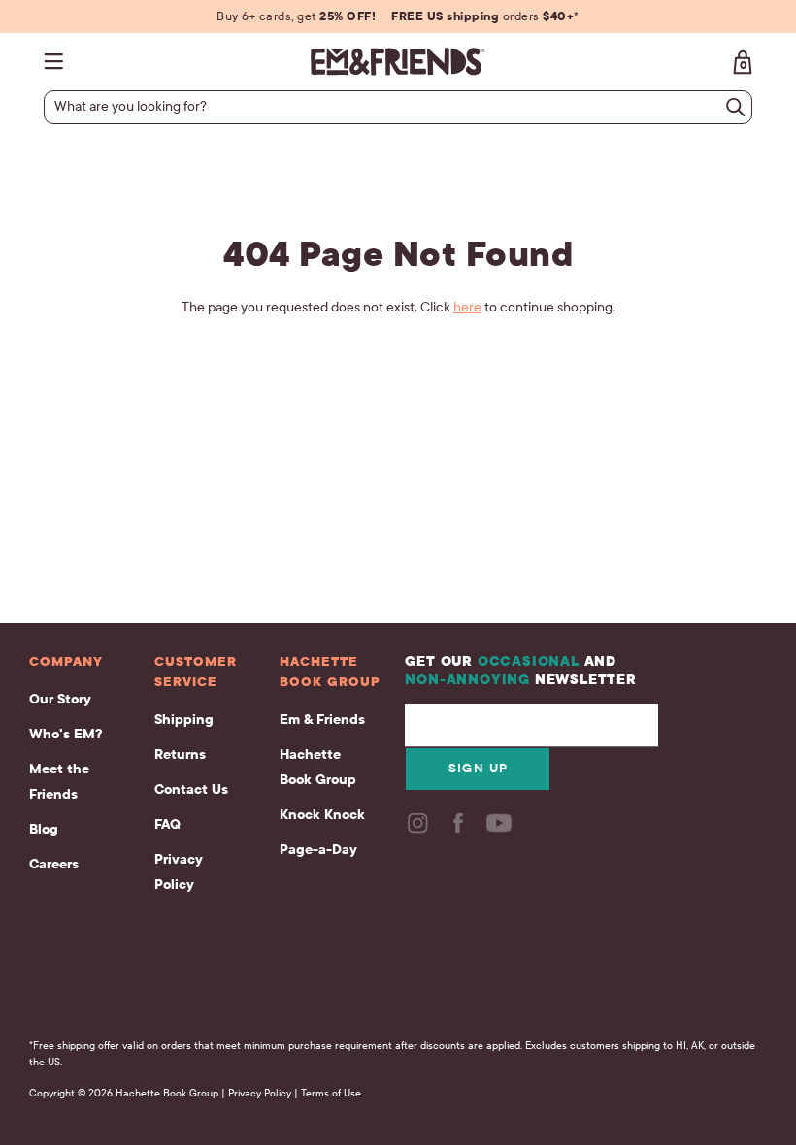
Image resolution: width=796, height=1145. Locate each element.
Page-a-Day (318, 849)
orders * (485, 16)
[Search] (736, 107)
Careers (54, 864)
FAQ (167, 824)
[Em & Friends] (398, 62)
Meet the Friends (59, 781)
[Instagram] (419, 829)
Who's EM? (65, 734)
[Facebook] (460, 829)
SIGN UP (478, 768)
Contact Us (191, 789)
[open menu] (58, 61)
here (467, 307)
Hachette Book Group (318, 767)
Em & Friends (322, 719)
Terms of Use (331, 1093)
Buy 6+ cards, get (296, 16)
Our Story (60, 699)
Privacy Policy (178, 872)
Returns (180, 754)
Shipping (184, 719)
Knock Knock (322, 814)
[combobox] (389, 106)
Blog (43, 829)
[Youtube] (500, 829)
